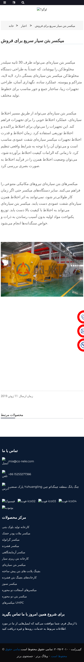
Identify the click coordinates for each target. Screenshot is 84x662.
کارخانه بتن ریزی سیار (15, 558)
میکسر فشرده (10, 546)
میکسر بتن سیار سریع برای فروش (55, 25)
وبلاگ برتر (42, 656)
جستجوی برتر (25, 656)
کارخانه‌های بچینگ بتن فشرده (19, 577)
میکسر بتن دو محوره (14, 596)
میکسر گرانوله (11, 539)
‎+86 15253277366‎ (19, 474)
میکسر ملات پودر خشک (16, 533)
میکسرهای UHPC (13, 602)
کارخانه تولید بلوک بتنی (15, 527)
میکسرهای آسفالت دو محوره (19, 590)
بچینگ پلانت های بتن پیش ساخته (21, 571)
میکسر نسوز (9, 583)
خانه (11, 25)
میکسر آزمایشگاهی (13, 552)
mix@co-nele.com (21, 461)
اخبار (24, 25)
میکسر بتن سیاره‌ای (14, 564)
